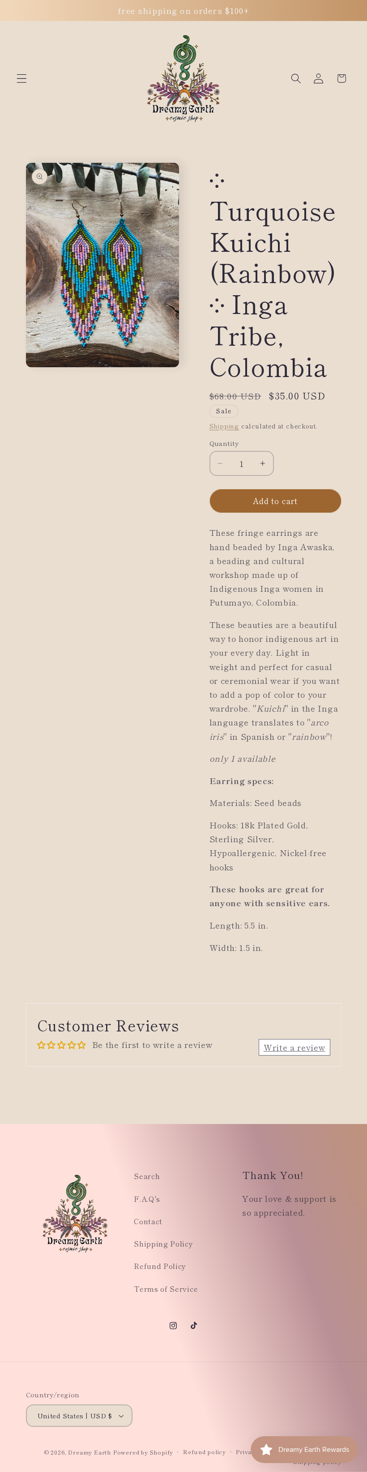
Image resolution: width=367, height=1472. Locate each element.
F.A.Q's (147, 1198)
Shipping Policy (163, 1243)
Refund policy (204, 1451)
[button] (21, 78)
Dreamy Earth (89, 1452)
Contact (148, 1221)
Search (147, 1176)
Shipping (224, 425)
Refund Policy (160, 1265)
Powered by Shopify (143, 1452)
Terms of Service (166, 1288)
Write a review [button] (294, 1047)
